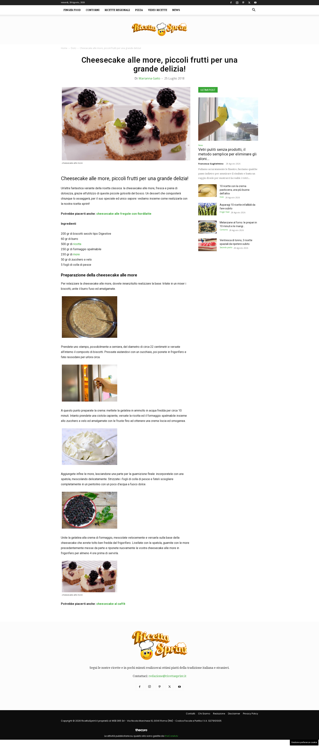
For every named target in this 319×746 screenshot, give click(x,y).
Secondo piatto (226, 247)
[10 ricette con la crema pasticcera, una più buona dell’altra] (207, 190)
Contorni (93, 10)
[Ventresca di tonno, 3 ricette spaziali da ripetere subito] (207, 244)
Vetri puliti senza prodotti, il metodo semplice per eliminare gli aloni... (227, 154)
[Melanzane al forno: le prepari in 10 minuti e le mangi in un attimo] (207, 227)
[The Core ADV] (141, 731)
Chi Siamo (204, 713)
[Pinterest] (243, 2)
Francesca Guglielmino (210, 163)
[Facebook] (231, 2)
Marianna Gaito (149, 78)
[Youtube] (255, 2)
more (76, 254)
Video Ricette (157, 10)
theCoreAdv (171, 735)
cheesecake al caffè (110, 604)
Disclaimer (234, 713)
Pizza (139, 10)
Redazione (219, 713)
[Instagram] (237, 2)
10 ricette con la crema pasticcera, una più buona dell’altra (234, 190)
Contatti (190, 713)
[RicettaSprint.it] (159, 30)
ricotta (76, 244)
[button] (253, 10)
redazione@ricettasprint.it (167, 676)
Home (64, 48)
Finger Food (72, 10)
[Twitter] (249, 2)
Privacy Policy (250, 713)
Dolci (73, 48)
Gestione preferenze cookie (304, 742)
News (176, 10)
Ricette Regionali (117, 10)
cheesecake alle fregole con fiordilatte (123, 213)
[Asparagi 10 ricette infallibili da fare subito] (207, 209)
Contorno (224, 230)
